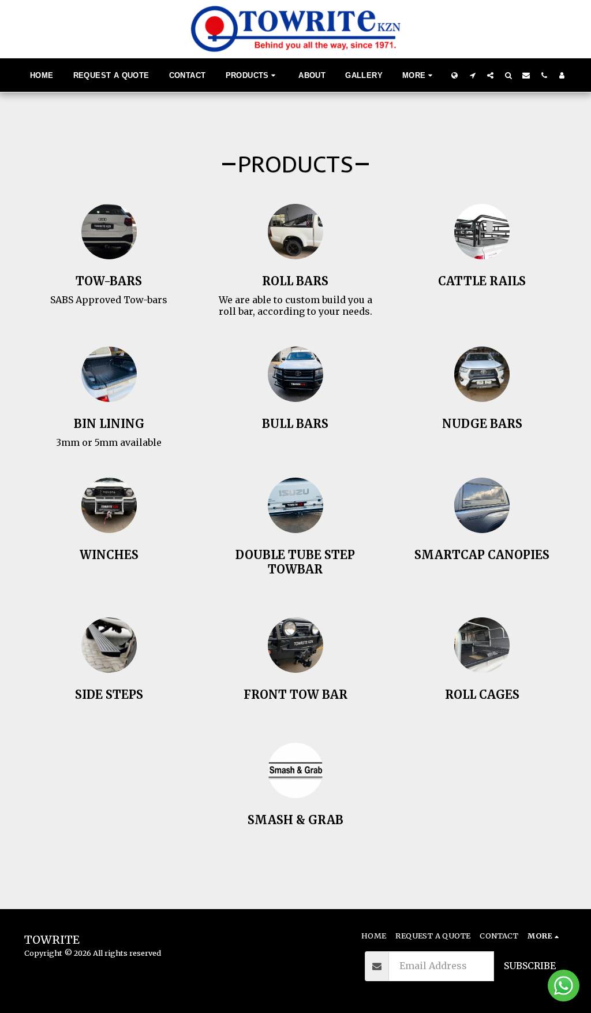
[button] (472, 75)
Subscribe (530, 965)
